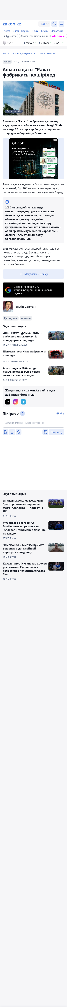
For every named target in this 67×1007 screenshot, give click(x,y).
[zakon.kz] (12, 23)
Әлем (16, 30)
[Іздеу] (54, 24)
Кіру (62, 413)
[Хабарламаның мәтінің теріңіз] (33, 422)
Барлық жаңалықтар (24, 53)
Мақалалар (57, 30)
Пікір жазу (56, 432)
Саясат (6, 30)
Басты (6, 53)
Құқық (44, 30)
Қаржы (25, 30)
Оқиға (35, 30)
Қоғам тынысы (48, 53)
